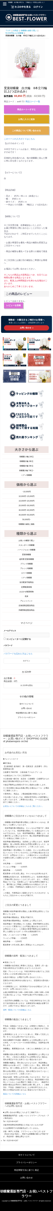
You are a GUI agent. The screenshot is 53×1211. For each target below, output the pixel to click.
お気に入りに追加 (26, 119)
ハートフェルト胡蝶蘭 (26, 550)
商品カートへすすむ (26, 109)
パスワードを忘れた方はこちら (18, 653)
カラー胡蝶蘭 (26, 573)
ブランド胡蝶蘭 (26, 564)
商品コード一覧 (33, 101)
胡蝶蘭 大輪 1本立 (26, 457)
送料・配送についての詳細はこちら (17, 1010)
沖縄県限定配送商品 (26, 610)
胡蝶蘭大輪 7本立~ (26, 470)
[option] (26, 58)
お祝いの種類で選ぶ (26, 540)
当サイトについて (26, 704)
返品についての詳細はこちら (14, 1094)
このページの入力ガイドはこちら (19, 139)
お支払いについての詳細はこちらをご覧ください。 (23, 806)
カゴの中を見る (26, 685)
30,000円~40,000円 (26, 510)
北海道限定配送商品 (26, 605)
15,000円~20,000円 (26, 501)
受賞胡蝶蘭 (26, 555)
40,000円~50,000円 (26, 515)
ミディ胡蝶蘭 (26, 475)
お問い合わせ (26, 708)
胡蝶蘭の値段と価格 (26, 524)
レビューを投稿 (13, 305)
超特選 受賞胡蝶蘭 (26, 559)
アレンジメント (26, 601)
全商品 (15, 31)
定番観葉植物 (26, 587)
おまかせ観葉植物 (26, 592)
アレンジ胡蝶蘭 (26, 568)
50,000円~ (26, 519)
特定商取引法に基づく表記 (26, 713)
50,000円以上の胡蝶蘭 (14, 33)
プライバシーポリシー (26, 717)
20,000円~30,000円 (26, 505)
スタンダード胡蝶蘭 (26, 545)
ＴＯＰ (8, 31)
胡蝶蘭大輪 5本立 (26, 466)
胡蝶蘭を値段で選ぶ (29, 31)
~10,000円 (26, 492)
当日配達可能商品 (26, 582)
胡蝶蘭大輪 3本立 (26, 461)
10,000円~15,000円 (26, 496)
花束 (26, 596)
